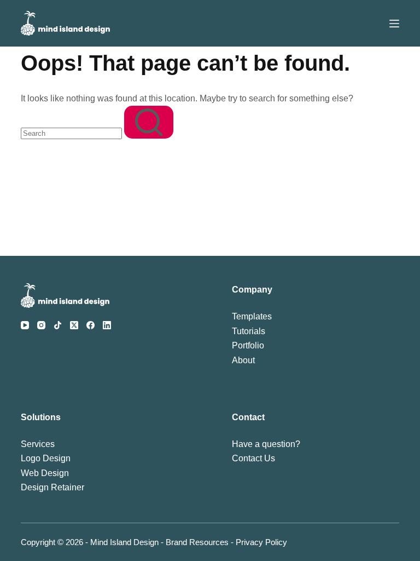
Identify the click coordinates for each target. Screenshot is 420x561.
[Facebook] (90, 325)
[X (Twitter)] (74, 325)
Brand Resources (197, 542)
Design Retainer (52, 487)
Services (38, 444)
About (243, 360)
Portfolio (248, 345)
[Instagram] (41, 325)
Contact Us (253, 458)
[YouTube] (25, 325)
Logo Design (46, 458)
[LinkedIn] (107, 325)
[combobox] (71, 133)
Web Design (45, 473)
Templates (252, 316)
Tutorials (248, 331)
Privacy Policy (261, 542)
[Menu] (394, 23)
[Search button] (148, 122)
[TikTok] (58, 325)
